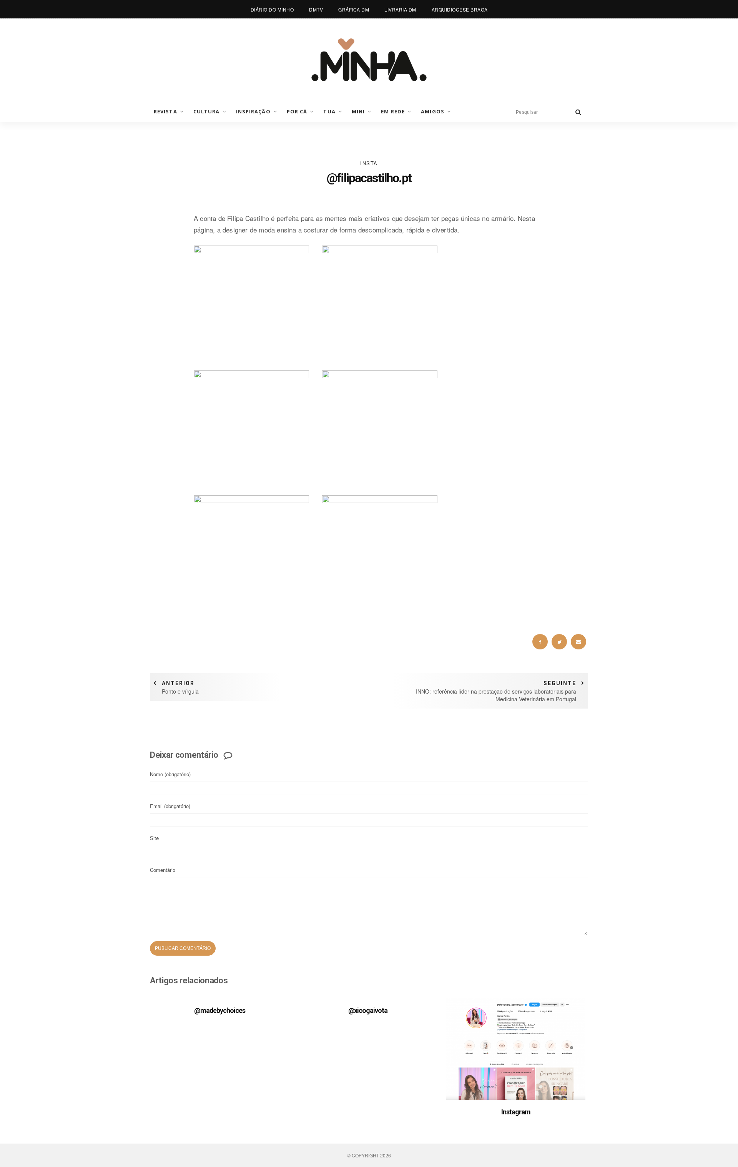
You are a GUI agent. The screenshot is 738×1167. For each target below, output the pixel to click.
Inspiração (253, 111)
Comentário (162, 869)
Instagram (515, 1112)
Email (170, 806)
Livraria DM (400, 9)
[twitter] (559, 641)
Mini (358, 111)
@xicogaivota (367, 1010)
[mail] (578, 641)
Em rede (393, 111)
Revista (165, 111)
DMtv (316, 9)
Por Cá (297, 111)
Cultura (206, 111)
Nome (170, 774)
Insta (369, 163)
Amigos (432, 111)
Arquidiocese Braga (460, 9)
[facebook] (540, 641)
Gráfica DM (353, 9)
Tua (329, 111)
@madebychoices (219, 1010)
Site (154, 838)
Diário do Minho (272, 9)
